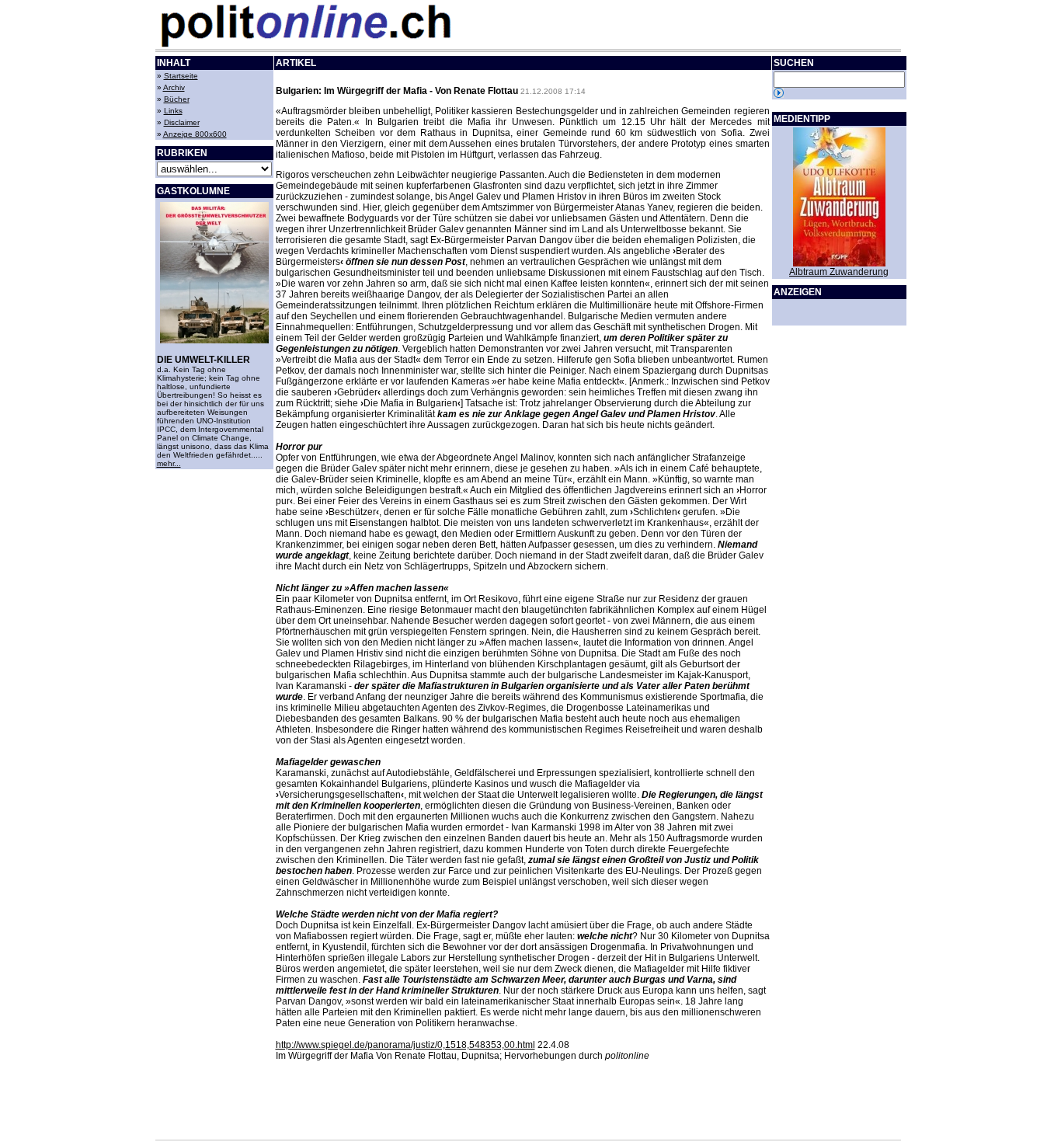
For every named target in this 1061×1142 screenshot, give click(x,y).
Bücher (177, 99)
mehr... (169, 463)
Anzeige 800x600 (195, 134)
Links (173, 110)
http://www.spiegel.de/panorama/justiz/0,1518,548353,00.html (405, 1044)
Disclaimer (182, 122)
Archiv (174, 87)
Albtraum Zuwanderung (839, 271)
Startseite (181, 75)
